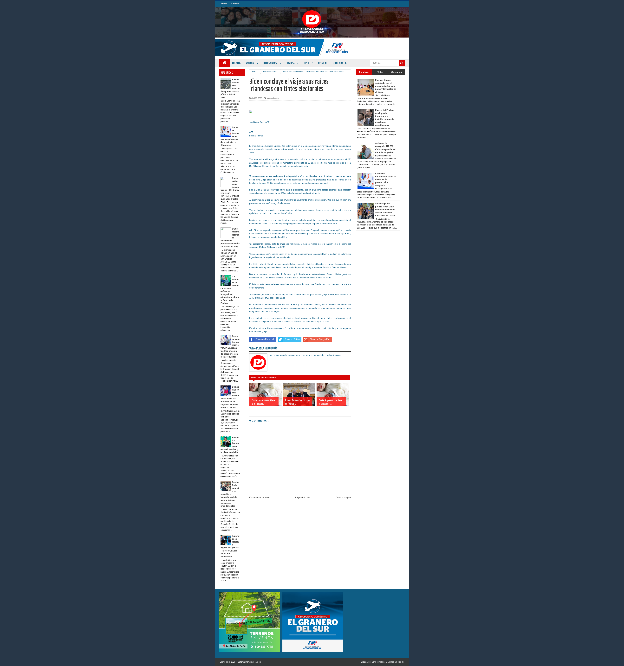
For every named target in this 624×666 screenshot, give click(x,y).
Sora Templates (378, 662)
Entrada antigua (343, 497)
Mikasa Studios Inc (396, 662)
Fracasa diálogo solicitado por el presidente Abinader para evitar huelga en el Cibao (385, 86)
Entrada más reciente (259, 497)
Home (224, 3)
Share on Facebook (265, 339)
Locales (236, 63)
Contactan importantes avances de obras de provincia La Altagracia (385, 179)
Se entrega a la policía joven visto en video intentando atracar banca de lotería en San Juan (385, 209)
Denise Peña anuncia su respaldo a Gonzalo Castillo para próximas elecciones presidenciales (230, 494)
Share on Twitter (292, 339)
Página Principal (302, 497)
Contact (235, 3)
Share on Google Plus (320, 339)
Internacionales (273, 98)
